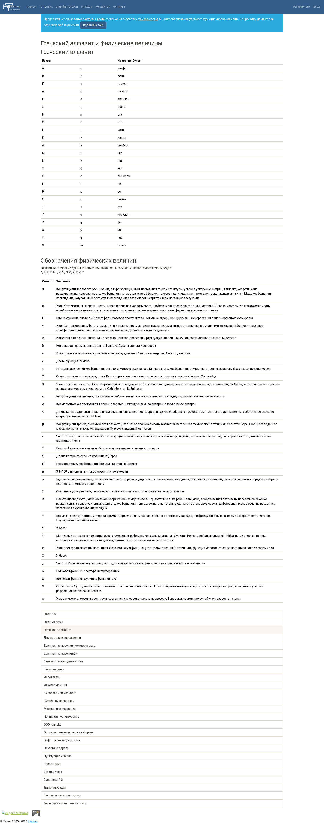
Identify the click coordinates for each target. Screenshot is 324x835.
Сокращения (52, 764)
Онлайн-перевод (67, 6)
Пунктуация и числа (57, 756)
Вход (317, 6)
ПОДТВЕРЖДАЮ (93, 25)
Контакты (119, 6)
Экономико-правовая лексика (65, 803)
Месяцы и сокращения (60, 708)
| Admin (33, 821)
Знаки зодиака (54, 669)
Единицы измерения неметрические (69, 645)
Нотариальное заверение (61, 716)
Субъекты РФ (53, 779)
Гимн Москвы (53, 622)
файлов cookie (148, 19)
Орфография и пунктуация (62, 740)
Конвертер (103, 6)
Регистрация (301, 6)
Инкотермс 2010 (55, 685)
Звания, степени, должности (63, 661)
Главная (31, 6)
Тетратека (46, 6)
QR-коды (87, 6)
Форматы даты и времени (62, 795)
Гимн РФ (50, 614)
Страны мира (53, 772)
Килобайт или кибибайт (60, 693)
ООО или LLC (53, 724)
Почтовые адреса (56, 748)
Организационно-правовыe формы (69, 732)
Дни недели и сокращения (62, 637)
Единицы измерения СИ (61, 653)
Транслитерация (55, 787)
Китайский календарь (59, 701)
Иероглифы (52, 677)
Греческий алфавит (57, 630)
